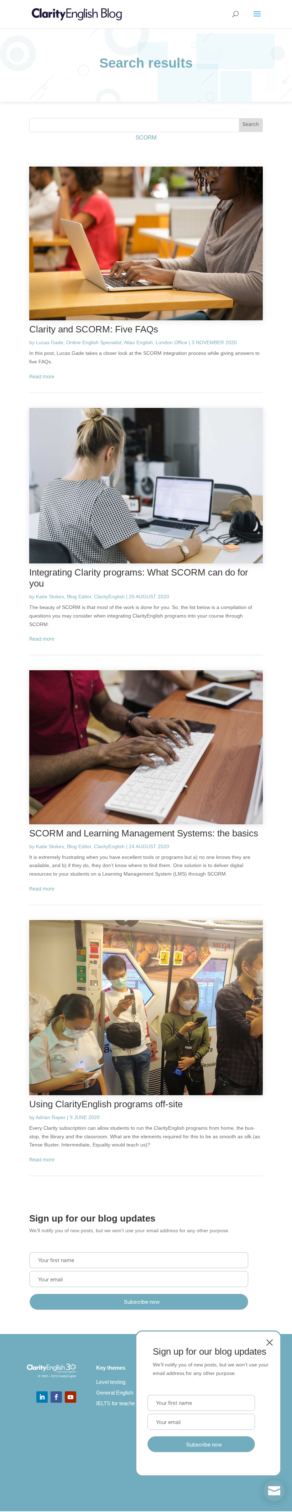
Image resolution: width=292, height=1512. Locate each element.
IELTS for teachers (118, 1403)
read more (41, 377)
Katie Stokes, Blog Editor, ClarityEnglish (80, 596)
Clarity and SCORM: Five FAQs (93, 329)
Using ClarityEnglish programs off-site (106, 1104)
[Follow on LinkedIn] (42, 1397)
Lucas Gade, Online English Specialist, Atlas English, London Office (111, 342)
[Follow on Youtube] (70, 1397)
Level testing (110, 1382)
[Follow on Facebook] (56, 1397)
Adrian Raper (51, 1117)
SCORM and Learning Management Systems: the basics (143, 833)
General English (114, 1393)
